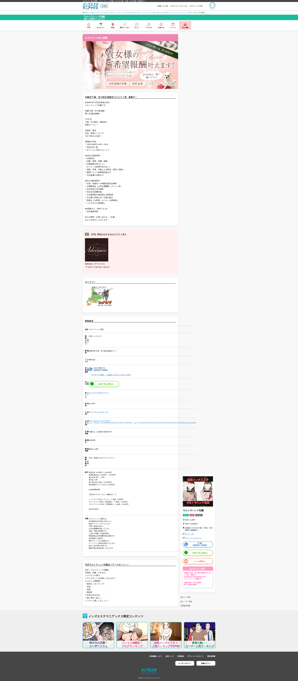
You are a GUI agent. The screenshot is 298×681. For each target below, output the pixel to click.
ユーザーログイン (184, 663)
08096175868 (101, 370)
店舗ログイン (206, 663)
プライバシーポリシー (195, 656)
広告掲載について (155, 656)
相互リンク (170, 656)
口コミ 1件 (189, 534)
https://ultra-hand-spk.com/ (98, 412)
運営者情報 (211, 656)
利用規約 (180, 656)
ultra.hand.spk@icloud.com (99, 393)
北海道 (104, 6)
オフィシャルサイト (193, 538)
